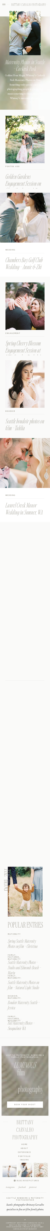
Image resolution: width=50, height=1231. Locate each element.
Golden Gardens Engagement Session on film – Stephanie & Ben (23, 183)
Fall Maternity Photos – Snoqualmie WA (21, 1025)
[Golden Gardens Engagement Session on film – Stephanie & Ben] (24, 139)
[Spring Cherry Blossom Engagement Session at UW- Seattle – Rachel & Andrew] (24, 306)
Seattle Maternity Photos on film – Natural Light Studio (23, 985)
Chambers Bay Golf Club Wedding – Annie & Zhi (23, 263)
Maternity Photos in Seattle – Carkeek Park (25, 65)
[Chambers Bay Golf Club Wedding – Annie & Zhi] (25, 217)
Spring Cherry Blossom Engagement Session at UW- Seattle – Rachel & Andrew (23, 353)
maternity (14, 934)
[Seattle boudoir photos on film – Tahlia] (24, 384)
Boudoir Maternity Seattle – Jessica (24, 1005)
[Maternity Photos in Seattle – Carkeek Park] (25, 104)
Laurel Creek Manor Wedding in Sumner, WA (24, 508)
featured (13, 957)
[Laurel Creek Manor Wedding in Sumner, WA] (25, 463)
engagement (12, 333)
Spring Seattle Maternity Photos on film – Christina (23, 943)
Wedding (10, 250)
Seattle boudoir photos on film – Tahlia (24, 424)
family (12, 955)
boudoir (10, 411)
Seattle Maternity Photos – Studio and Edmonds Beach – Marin (24, 967)
